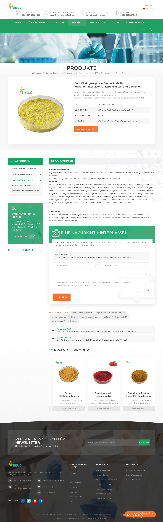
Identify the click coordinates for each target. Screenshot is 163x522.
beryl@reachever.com (96, 15)
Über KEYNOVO (37, 22)
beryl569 (52, 492)
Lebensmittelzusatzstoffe (23, 168)
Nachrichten (97, 22)
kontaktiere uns (135, 22)
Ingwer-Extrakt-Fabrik (90, 317)
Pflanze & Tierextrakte (53, 73)
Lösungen (58, 22)
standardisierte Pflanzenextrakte (79, 73)
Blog (116, 22)
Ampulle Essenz (102, 475)
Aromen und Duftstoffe (21, 186)
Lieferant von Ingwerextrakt (115, 317)
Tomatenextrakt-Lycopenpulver (102, 394)
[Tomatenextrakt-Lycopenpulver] (102, 374)
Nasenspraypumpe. (103, 494)
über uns (73, 478)
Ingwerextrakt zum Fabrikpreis (64, 321)
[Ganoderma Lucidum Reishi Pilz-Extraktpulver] (137, 374)
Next (159, 384)
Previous (45, 384)
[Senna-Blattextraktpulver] (67, 374)
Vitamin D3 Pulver (103, 470)
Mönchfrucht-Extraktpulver (106, 480)
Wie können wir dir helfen (25, 215)
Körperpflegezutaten (21, 174)
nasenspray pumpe (103, 498)
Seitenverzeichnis (71, 518)
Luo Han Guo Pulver (103, 484)
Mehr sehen (66, 409)
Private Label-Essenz (104, 489)
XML (82, 518)
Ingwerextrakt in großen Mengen (111, 313)
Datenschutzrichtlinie (96, 518)
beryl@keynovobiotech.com (63, 15)
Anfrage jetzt (84, 129)
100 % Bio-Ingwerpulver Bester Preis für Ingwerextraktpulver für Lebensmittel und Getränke (94, 257)
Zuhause (16, 22)
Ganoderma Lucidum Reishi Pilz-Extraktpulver (137, 394)
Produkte (77, 22)
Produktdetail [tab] (62, 161)
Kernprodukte (75, 483)
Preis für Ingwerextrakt (82, 313)
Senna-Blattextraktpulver (67, 394)
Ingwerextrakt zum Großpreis (64, 317)
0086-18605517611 (128, 15)
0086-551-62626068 (31, 15)
